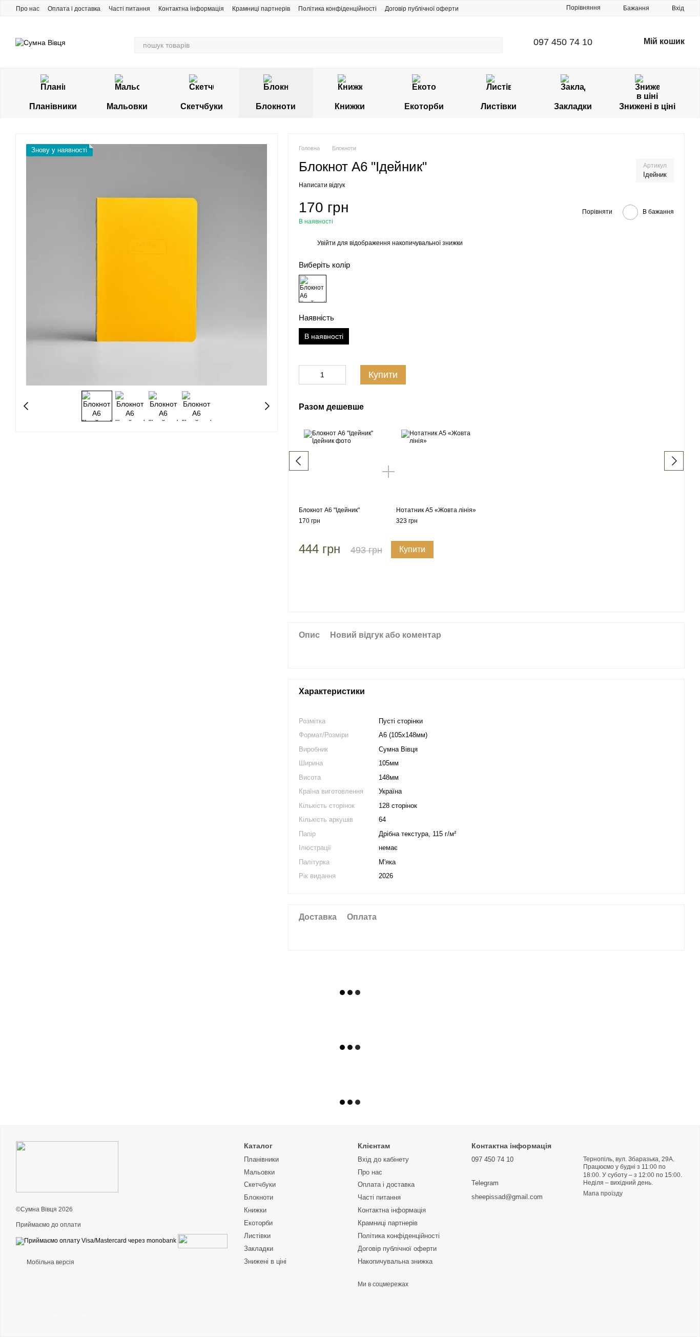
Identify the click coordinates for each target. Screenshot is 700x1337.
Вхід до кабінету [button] (383, 1159)
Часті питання (129, 8)
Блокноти (276, 106)
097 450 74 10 (562, 42)
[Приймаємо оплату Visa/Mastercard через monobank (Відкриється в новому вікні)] (96, 1240)
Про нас (27, 8)
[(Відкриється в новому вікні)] (203, 1240)
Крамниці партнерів (261, 8)
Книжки (350, 106)
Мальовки (127, 106)
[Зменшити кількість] (306, 375)
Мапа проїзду (603, 1193)
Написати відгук (322, 185)
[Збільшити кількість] (338, 375)
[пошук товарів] (494, 45)
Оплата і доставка (74, 8)
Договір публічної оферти (422, 8)
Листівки (499, 106)
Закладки (573, 106)
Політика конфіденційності (337, 8)
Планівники (53, 106)
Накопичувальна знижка (395, 1261)
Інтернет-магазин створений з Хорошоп (67, 1315)
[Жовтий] (312, 288)
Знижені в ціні (647, 106)
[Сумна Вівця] (67, 1166)
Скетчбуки (201, 106)
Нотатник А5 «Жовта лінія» (436, 510)
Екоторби (424, 106)
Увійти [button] (326, 243)
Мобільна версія (49, 1262)
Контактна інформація (191, 8)
